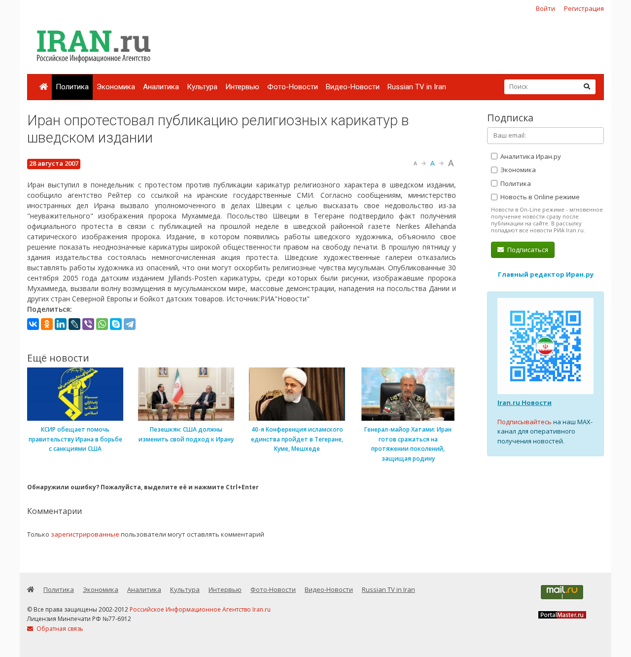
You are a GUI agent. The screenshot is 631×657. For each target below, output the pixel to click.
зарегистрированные (85, 534)
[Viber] (88, 324)
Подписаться (527, 249)
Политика (72, 86)
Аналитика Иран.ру (530, 156)
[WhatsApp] (102, 324)
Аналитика (161, 86)
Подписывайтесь (524, 421)
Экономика (116, 86)
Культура (202, 86)
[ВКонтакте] (33, 324)
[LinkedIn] (61, 324)
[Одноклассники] (47, 324)
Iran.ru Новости (524, 402)
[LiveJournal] (74, 324)
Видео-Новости (353, 86)
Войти (545, 8)
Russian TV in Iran (416, 86)
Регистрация (584, 8)
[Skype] (116, 324)
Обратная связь (59, 628)
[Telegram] (130, 324)
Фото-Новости (292, 86)
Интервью (242, 86)
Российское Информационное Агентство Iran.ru (200, 609)
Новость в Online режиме (539, 196)
